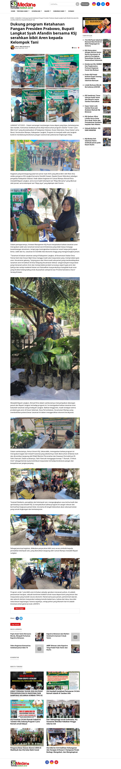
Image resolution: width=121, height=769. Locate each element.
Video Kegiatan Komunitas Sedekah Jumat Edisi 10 (20, 647)
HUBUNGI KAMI (58, 11)
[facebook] (98, 4)
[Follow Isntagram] (52, 762)
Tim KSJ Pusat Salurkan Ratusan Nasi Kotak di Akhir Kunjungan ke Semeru (93, 43)
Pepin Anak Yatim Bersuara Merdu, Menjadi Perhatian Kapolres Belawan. (20, 636)
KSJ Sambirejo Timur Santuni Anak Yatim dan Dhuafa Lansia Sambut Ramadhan (92, 98)
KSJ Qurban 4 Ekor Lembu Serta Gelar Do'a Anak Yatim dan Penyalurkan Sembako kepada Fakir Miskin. (93, 120)
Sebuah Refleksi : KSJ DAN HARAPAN (92, 129)
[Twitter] (21, 618)
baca (75, 47)
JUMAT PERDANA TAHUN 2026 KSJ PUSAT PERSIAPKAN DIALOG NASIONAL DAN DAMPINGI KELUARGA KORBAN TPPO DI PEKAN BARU (26, 694)
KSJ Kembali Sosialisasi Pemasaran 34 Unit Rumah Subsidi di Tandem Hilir (63, 692)
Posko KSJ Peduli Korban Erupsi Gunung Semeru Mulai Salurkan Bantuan (93, 77)
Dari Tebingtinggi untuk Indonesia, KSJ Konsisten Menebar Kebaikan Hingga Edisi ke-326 (62, 721)
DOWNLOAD (36, 11)
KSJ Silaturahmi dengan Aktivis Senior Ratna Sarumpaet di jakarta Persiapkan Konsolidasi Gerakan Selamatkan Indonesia (93, 55)
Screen (85, 4)
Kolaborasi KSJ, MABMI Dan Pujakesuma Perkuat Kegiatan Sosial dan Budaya (93, 67)
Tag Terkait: (15, 624)
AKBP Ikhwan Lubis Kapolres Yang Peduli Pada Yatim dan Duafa (57, 648)
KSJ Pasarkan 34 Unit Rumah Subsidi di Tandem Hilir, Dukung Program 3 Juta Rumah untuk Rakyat (25, 721)
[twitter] (103, 4)
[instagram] (94, 4)
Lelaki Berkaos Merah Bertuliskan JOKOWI (93, 86)
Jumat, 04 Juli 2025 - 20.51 (21, 48)
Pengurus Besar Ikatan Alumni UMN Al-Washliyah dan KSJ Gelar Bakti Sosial (26, 749)
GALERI (46, 11)
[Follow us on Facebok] (47, 762)
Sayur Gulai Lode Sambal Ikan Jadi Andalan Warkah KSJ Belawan (92, 109)
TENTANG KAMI (22, 11)
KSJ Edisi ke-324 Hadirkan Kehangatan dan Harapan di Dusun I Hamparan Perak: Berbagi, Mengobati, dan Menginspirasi (63, 750)
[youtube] (107, 4)
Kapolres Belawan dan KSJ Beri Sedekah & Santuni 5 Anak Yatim (58, 636)
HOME (13, 11)
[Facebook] (17, 618)
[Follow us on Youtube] (56, 762)
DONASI (71, 11)
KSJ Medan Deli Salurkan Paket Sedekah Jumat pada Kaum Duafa (93, 142)
